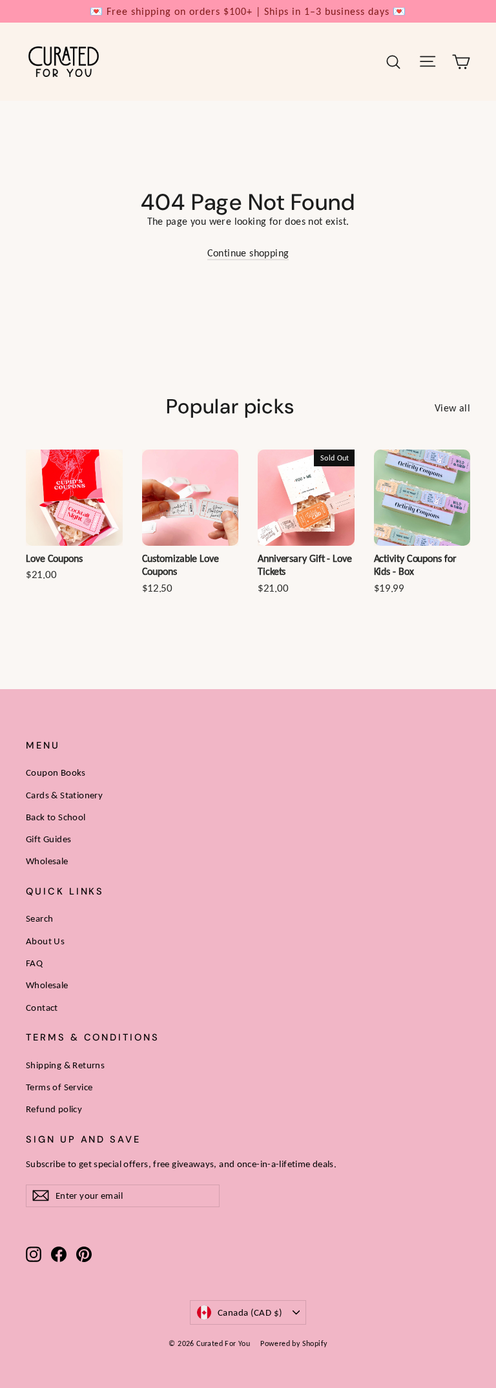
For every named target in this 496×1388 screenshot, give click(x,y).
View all (452, 408)
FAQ (34, 963)
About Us (45, 941)
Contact (42, 1007)
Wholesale (47, 861)
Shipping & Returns (65, 1065)
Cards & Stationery (64, 795)
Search (39, 918)
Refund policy (54, 1109)
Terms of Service (59, 1087)
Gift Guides (48, 839)
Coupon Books (56, 772)
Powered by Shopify (293, 1343)
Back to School (56, 817)
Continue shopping (248, 253)
